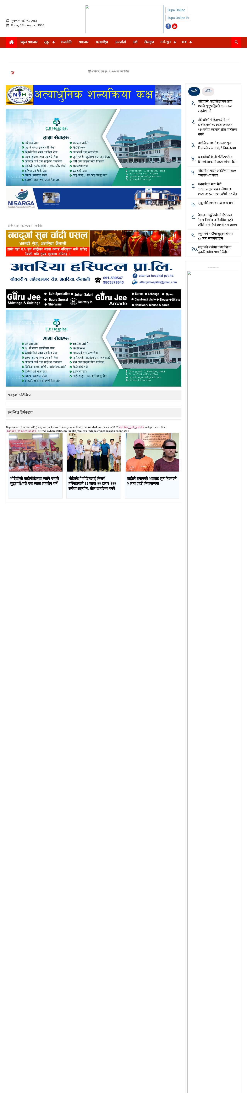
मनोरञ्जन (165, 42)
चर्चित (208, 91)
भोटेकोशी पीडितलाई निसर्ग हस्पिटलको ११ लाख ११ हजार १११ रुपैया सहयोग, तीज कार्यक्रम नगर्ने (217, 127)
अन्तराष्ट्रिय (102, 42)
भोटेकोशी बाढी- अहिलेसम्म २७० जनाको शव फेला (217, 173)
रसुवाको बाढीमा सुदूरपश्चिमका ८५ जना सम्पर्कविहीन (215, 236)
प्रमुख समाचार (29, 42)
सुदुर (47, 42)
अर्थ (135, 42)
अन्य (184, 42)
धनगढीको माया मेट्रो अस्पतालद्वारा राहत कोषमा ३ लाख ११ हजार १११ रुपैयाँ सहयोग (217, 189)
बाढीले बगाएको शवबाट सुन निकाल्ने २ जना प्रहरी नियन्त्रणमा (217, 145)
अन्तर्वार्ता (120, 42)
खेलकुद (149, 42)
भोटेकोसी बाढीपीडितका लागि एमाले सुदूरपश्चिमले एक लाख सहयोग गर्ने (215, 106)
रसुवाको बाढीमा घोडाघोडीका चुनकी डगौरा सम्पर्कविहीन (214, 250)
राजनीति (66, 42)
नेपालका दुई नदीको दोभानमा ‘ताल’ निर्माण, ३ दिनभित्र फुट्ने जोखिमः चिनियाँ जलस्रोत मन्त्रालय (217, 220)
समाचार (84, 42)
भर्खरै (194, 91)
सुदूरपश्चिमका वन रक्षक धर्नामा (215, 203)
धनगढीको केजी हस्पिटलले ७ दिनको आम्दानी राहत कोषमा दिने (217, 159)
